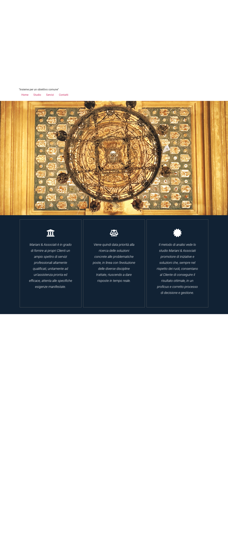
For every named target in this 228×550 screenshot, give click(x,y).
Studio (37, 94)
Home (24, 94)
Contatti (63, 94)
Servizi (50, 94)
